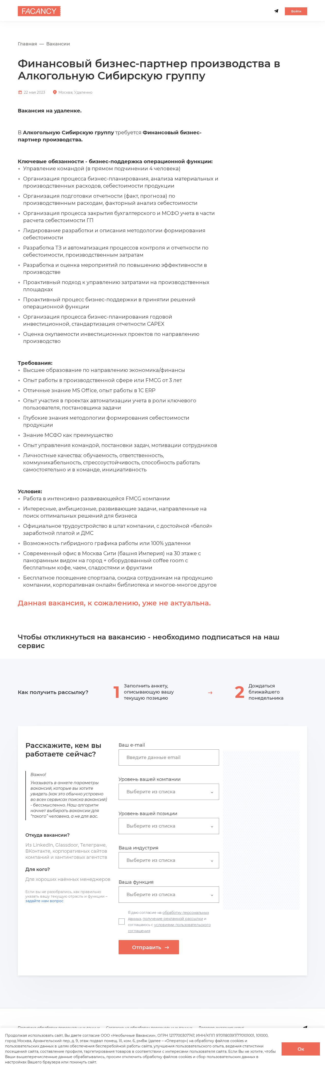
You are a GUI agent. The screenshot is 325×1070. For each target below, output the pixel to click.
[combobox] (171, 757)
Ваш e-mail (132, 745)
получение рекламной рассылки (173, 918)
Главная (27, 44)
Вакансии (58, 44)
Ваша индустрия (138, 848)
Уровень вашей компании (150, 779)
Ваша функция (136, 882)
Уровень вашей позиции (148, 813)
